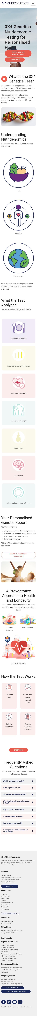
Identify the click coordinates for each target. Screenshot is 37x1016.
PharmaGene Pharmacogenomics (11, 984)
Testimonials (5, 898)
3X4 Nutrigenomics (7, 981)
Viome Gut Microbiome (8, 979)
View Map (9, 886)
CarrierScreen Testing (7, 945)
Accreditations (5, 896)
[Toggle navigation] (33, 4)
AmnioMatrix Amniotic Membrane (11, 968)
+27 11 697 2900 (6, 923)
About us (4, 894)
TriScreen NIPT (5, 952)
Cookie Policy (5, 907)
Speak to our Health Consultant (18, 555)
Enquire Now (15, 59)
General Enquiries (12, 988)
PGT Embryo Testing (7, 947)
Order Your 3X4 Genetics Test (18, 53)
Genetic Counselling (7, 960)
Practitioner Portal (10, 913)
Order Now (18, 750)
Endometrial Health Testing (9, 950)
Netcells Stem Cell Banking (9, 958)
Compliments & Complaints (16, 991)
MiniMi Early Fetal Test (8, 956)
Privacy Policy (5, 905)
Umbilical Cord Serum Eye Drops (11, 970)
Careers (3, 900)
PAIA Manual (5, 909)
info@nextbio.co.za (7, 921)
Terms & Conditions (7, 903)
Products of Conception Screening (11, 954)
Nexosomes (4, 972)
